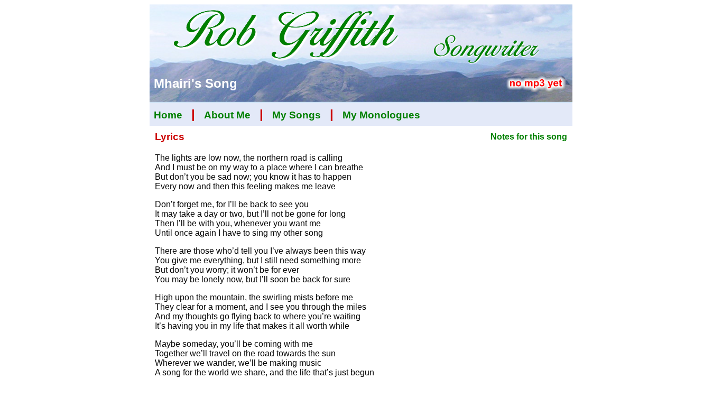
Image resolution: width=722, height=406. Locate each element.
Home (168, 115)
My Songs (296, 115)
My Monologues (381, 115)
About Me (227, 115)
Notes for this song (528, 136)
